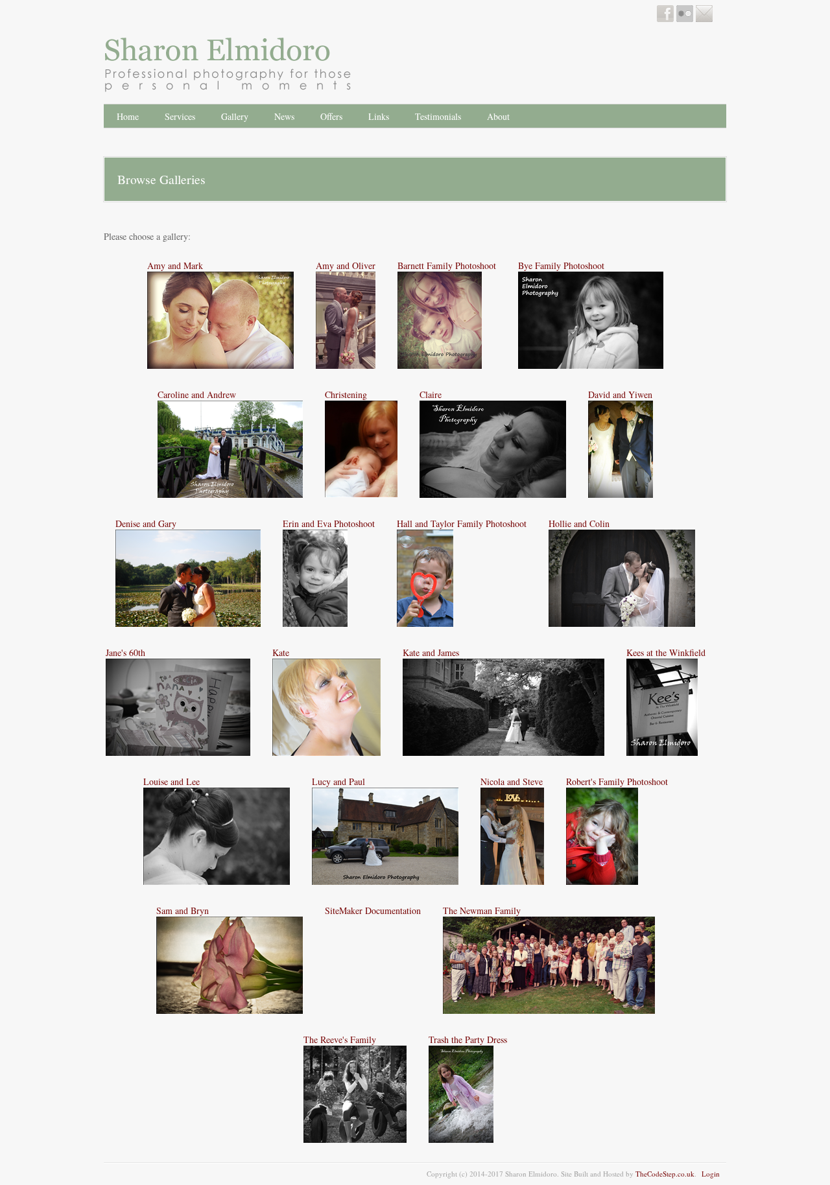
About (498, 116)
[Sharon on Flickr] (684, 18)
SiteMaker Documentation (373, 910)
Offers (331, 116)
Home (128, 116)
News (284, 116)
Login (711, 1174)
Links (378, 116)
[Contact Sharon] (704, 18)
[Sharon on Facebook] (665, 18)
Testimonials (438, 116)
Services (180, 116)
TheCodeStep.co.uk (664, 1174)
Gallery (234, 116)
